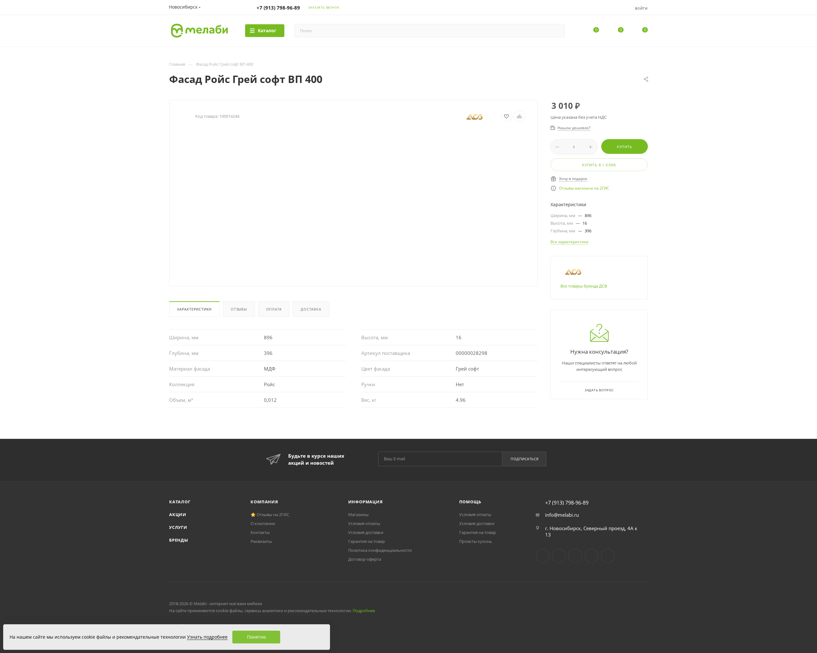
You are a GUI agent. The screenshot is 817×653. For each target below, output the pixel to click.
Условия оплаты (364, 523)
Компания (264, 502)
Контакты (260, 532)
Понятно (256, 637)
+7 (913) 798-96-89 (278, 7)
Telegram (559, 556)
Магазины (358, 514)
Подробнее (364, 610)
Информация (365, 502)
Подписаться (525, 458)
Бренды (178, 540)
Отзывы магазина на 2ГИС (584, 188)
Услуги (178, 527)
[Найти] (557, 30)
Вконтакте (543, 556)
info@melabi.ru (562, 515)
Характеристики (194, 309)
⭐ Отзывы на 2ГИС (270, 514)
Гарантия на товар (366, 541)
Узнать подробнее (207, 637)
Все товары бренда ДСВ (583, 286)
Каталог (180, 502)
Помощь (470, 502)
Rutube (591, 556)
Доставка (311, 309)
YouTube (575, 556)
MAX (608, 556)
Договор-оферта (364, 559)
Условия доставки (365, 532)
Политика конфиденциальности (380, 550)
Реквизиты (261, 541)
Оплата (274, 309)
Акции (177, 514)
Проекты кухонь (475, 541)
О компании (263, 523)
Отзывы (239, 309)
